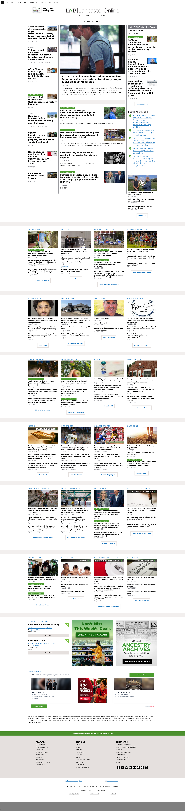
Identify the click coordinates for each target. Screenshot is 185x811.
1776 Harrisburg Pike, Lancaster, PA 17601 (42, 643)
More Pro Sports (76, 475)
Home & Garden (69, 359)
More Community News (141, 408)
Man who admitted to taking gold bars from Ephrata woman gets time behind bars (42, 336)
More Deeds (42, 475)
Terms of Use (94, 794)
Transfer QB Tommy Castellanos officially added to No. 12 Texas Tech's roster (108, 456)
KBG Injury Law (36, 640)
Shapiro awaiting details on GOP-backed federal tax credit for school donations (74, 251)
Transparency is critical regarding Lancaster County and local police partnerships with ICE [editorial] (106, 525)
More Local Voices (43, 605)
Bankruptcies (134, 558)
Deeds (31, 426)
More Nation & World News (43, 537)
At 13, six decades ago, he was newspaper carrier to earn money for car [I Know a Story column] (142, 46)
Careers (113, 794)
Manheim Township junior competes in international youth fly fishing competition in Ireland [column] (141, 463)
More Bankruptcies (142, 601)
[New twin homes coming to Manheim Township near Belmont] (52, 115)
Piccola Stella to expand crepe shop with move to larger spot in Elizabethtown (140, 336)
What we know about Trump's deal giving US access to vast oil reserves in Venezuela (42, 519)
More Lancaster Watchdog (109, 284)
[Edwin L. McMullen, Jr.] (109, 308)
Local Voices (34, 558)
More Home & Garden (76, 412)
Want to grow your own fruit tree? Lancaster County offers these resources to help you (74, 391)
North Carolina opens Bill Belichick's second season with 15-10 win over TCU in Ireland (108, 465)
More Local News (142, 104)
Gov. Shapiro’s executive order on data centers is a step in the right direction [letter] (141, 510)
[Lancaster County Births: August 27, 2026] (76, 567)
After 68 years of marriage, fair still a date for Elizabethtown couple (38, 74)
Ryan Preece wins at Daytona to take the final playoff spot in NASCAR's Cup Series (75, 456)
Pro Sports (67, 426)
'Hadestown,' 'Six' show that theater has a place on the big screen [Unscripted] (41, 383)
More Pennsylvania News (76, 537)
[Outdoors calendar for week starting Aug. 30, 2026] (142, 435)
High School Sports (137, 230)
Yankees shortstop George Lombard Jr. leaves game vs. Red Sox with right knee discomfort (75, 465)
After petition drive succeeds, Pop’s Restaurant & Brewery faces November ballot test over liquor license (41, 32)
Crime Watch (34, 298)
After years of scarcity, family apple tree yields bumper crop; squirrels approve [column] (74, 383)
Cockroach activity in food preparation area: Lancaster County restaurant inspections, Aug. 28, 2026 (108, 588)
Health (97, 359)
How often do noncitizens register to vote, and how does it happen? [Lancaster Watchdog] (79, 135)
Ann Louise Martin (101, 323)
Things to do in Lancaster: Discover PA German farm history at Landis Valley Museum (40, 55)
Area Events (34, 671)
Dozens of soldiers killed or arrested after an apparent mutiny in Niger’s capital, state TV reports (41, 528)
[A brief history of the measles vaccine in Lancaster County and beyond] (114, 158)
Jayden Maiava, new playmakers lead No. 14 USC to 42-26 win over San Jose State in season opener (108, 448)
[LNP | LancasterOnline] (92, 10)
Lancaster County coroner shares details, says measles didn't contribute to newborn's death (144, 141)
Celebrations (68, 558)
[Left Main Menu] (2, 2)
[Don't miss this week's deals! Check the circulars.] (92, 643)
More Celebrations (76, 599)
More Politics (76, 279)
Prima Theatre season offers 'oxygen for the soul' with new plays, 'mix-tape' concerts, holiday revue (42, 400)
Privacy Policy (74, 794)
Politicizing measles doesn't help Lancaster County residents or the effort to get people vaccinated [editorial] (79, 178)
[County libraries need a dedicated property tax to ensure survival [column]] (52, 134)
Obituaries (99, 298)
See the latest (136, 31)
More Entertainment (42, 410)
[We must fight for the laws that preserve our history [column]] (52, 96)
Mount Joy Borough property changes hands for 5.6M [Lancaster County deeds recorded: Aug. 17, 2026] (42, 456)
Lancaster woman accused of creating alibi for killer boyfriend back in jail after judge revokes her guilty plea (144, 161)
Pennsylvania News (71, 489)
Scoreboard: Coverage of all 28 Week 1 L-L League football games (143, 132)
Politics (65, 230)
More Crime (43, 345)
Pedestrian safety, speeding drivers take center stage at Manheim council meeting (141, 398)
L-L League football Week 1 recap (36, 175)
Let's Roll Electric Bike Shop (44, 624)
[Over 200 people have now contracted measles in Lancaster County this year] (109, 369)
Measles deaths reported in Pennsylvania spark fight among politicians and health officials (73, 519)
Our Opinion (100, 489)
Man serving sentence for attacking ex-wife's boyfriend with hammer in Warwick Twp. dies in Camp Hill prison (140, 88)
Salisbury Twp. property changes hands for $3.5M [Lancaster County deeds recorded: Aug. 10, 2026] (43, 465)
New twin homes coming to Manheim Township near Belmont (41, 119)
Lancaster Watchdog (105, 230)
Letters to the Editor (138, 489)
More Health (108, 406)
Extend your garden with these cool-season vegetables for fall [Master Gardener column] (74, 402)
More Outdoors (141, 473)
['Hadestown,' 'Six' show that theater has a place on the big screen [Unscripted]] (43, 369)
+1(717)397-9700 (35, 645)
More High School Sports (141, 273)
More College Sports (108, 475)
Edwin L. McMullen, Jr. (102, 318)
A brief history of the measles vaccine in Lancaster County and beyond (78, 155)
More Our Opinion (108, 544)
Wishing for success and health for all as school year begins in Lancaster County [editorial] (108, 534)
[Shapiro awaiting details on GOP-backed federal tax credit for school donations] (76, 239)
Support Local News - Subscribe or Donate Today (92, 733)
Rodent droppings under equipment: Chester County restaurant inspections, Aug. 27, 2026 (109, 597)
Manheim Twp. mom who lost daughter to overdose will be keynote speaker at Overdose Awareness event (108, 387)
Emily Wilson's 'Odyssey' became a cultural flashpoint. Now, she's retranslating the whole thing (74, 528)
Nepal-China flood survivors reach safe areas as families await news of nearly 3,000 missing (42, 510)
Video (131, 173)
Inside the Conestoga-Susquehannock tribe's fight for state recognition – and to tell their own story (78, 114)
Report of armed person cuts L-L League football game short (143, 150)
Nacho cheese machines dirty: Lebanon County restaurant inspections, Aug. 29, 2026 (40, 158)
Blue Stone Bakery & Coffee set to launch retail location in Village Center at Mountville (141, 320)
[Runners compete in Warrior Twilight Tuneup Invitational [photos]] (142, 239)
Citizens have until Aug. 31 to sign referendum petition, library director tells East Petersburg (140, 389)
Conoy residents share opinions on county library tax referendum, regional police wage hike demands (141, 381)
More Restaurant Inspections (108, 606)
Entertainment (36, 359)
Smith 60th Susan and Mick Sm (72, 591)
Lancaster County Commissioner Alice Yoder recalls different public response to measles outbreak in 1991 (139, 66)
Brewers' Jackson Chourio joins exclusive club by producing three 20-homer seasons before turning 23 (75, 448)
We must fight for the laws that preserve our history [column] (42, 101)
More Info (48, 635)
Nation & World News (39, 489)
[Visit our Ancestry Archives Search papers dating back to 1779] (136, 643)
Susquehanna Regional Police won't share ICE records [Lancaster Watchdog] (107, 264)
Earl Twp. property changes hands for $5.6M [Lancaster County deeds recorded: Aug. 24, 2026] (42, 448)
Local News (34, 230)
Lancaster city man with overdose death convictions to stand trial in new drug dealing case (42, 320)
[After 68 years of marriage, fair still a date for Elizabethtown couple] (52, 70)
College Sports (102, 426)
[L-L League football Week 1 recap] (52, 175)
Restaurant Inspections (106, 558)
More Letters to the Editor (141, 534)
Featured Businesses (39, 622)
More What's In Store (141, 345)
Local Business (69, 298)
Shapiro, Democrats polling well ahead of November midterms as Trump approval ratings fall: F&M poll (75, 260)
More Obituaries (109, 337)
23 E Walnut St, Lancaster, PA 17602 (40, 628)
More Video (142, 215)
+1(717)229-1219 (35, 630)
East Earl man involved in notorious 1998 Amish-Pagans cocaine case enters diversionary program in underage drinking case (92, 79)
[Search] (183, 2)
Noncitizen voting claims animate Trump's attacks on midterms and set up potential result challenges (75, 510)
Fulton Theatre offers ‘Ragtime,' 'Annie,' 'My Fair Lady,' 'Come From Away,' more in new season (43, 391)
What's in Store (135, 298)
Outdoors (132, 426)
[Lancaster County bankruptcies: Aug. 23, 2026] (142, 567)
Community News (135, 359)
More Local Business (75, 343)
